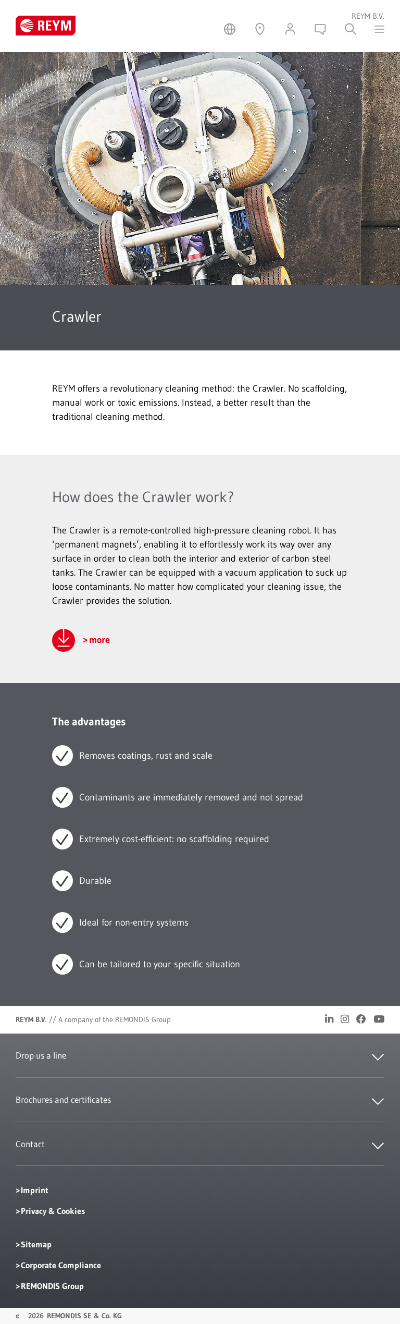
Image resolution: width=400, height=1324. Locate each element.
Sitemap (36, 1244)
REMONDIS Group (52, 1286)
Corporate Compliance (61, 1265)
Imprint (34, 1190)
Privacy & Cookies (53, 1211)
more (99, 640)
